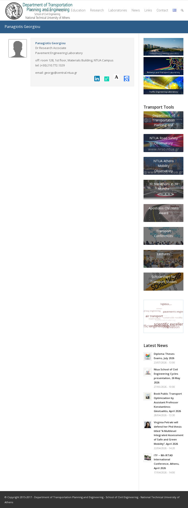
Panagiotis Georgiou (22, 26)
